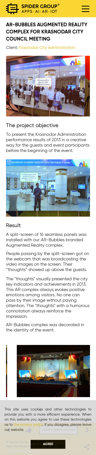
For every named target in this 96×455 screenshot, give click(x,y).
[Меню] (85, 9)
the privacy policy (28, 424)
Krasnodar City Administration (47, 48)
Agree (48, 444)
